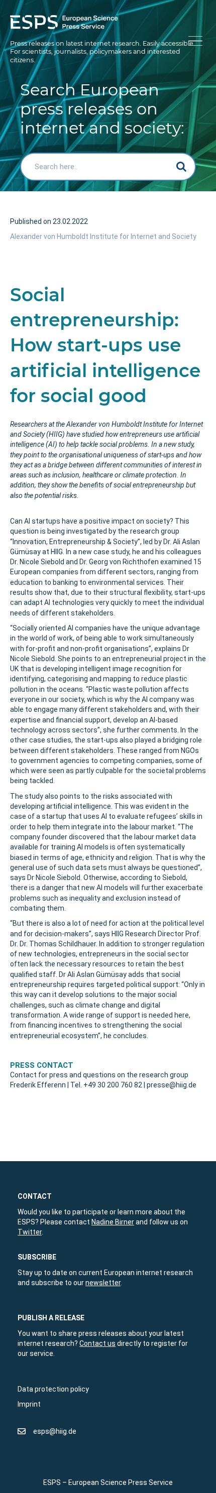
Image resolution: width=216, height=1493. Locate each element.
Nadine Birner (112, 1222)
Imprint (29, 1404)
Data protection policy (53, 1389)
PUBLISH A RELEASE (51, 1318)
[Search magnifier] (182, 167)
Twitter (30, 1232)
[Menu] (193, 41)
